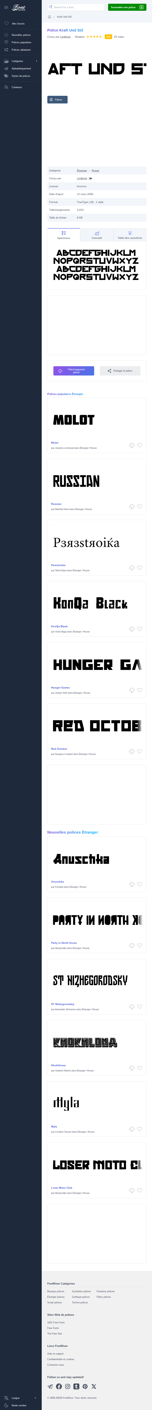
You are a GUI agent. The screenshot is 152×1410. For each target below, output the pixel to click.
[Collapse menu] (6, 8)
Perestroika (58, 565)
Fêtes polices (104, 1297)
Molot (54, 442)
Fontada (59, 887)
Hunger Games (60, 687)
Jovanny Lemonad (64, 448)
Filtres (58, 99)
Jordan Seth (61, 693)
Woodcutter (61, 948)
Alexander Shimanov (65, 1009)
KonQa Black (59, 626)
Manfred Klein (62, 509)
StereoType (61, 570)
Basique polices (55, 1291)
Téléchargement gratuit (76, 371)
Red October (59, 748)
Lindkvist (65, 36)
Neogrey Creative (64, 754)
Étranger (82, 170)
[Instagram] (68, 1388)
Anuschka (57, 881)
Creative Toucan (63, 1132)
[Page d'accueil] (49, 16)
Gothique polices (81, 1297)
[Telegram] (50, 1388)
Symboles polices (81, 1291)
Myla (54, 1126)
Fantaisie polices (106, 1291)
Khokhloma (58, 1065)
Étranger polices (56, 1297)
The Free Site (54, 1333)
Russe (95, 170)
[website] (89, 178)
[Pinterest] (85, 1388)
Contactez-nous (55, 1364)
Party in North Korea (64, 942)
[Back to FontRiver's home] (17, 8)
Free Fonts (53, 1328)
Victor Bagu (61, 631)
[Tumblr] (76, 1388)
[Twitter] (94, 1388)
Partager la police (122, 370)
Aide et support (55, 1353)
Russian (56, 503)
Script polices (54, 1302)
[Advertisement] (97, 135)
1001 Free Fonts (56, 1322)
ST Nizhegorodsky (62, 1004)
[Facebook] (59, 1388)
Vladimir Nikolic (63, 1070)
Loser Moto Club (61, 1187)
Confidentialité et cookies (60, 1359)
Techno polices (80, 1302)
